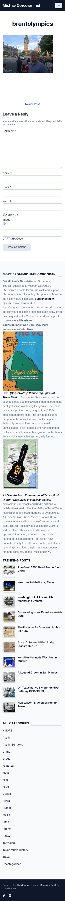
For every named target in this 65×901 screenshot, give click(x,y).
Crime (6, 751)
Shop (6, 821)
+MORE (7, 730)
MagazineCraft (48, 885)
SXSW (6, 835)
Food (6, 786)
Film (5, 779)
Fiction (7, 772)
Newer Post (32, 104)
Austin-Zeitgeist (13, 744)
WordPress (23, 885)
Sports (7, 828)
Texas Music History (15, 850)
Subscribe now (44, 298)
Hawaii (7, 800)
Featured (8, 765)
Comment (9, 131)
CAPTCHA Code (13, 238)
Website (7, 201)
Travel (6, 857)
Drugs (6, 758)
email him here (23, 320)
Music (6, 814)
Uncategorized (12, 864)
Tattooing (9, 842)
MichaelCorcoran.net (21, 5)
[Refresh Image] (32, 223)
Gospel (7, 793)
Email (7, 187)
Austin (6, 737)
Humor (7, 807)
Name (7, 173)
